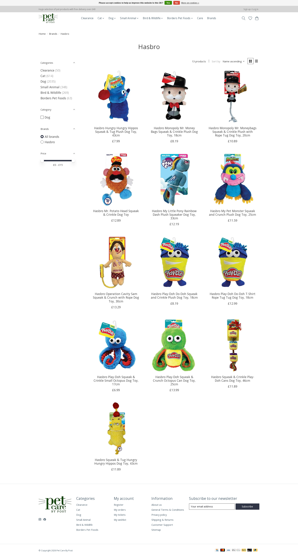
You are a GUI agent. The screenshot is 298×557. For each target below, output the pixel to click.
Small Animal (50, 87)
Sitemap (156, 529)
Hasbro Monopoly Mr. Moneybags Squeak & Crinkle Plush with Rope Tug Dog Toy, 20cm (232, 131)
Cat (43, 76)
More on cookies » (190, 3)
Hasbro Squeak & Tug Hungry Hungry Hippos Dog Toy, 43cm (116, 461)
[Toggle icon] (243, 18)
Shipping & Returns (162, 519)
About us (156, 504)
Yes (168, 3)
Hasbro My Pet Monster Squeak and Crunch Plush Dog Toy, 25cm (232, 213)
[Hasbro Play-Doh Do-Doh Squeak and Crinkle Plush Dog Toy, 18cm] (174, 262)
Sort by (216, 61)
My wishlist (120, 519)
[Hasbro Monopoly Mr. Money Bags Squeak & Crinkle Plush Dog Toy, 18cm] (174, 96)
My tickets (120, 514)
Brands (211, 18)
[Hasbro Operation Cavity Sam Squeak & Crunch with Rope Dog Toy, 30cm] (116, 262)
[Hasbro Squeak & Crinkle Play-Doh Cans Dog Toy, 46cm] (232, 345)
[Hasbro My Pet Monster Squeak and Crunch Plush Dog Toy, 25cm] (232, 179)
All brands (52, 137)
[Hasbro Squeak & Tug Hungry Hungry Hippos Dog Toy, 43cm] (116, 428)
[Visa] (228, 550)
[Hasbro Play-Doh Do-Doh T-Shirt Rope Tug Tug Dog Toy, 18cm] (232, 262)
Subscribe (247, 506)
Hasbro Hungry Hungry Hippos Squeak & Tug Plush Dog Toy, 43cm (116, 131)
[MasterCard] (222, 550)
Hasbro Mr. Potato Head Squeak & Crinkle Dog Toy (116, 213)
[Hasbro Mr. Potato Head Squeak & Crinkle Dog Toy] (116, 179)
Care (200, 18)
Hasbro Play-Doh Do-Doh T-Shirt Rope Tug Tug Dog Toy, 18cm (232, 295)
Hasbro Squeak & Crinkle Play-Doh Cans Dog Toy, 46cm (232, 379)
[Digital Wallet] (236, 550)
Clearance (87, 18)
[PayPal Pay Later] (255, 550)
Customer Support (162, 524)
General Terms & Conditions (167, 509)
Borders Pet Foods (53, 98)
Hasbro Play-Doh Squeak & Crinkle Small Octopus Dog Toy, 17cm (116, 380)
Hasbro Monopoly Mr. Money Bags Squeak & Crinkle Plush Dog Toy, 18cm (174, 131)
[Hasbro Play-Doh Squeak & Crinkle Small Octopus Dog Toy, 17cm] (116, 345)
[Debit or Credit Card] (249, 550)
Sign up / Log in (251, 9)
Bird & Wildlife (51, 93)
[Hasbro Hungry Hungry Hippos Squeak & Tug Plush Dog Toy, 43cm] (116, 96)
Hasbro (50, 142)
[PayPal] (244, 550)
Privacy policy (159, 514)
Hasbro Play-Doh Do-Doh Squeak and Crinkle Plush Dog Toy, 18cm (174, 295)
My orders (120, 509)
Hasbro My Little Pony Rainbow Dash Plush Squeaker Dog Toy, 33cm (174, 214)
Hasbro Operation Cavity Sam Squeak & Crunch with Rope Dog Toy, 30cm (116, 297)
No (176, 3)
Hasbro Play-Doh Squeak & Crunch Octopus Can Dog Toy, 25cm (174, 380)
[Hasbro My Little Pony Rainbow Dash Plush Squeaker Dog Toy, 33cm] (174, 179)
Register (118, 504)
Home (42, 33)
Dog (43, 81)
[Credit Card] (217, 550)
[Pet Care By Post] (48, 18)
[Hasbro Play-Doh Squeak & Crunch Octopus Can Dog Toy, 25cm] (174, 345)
